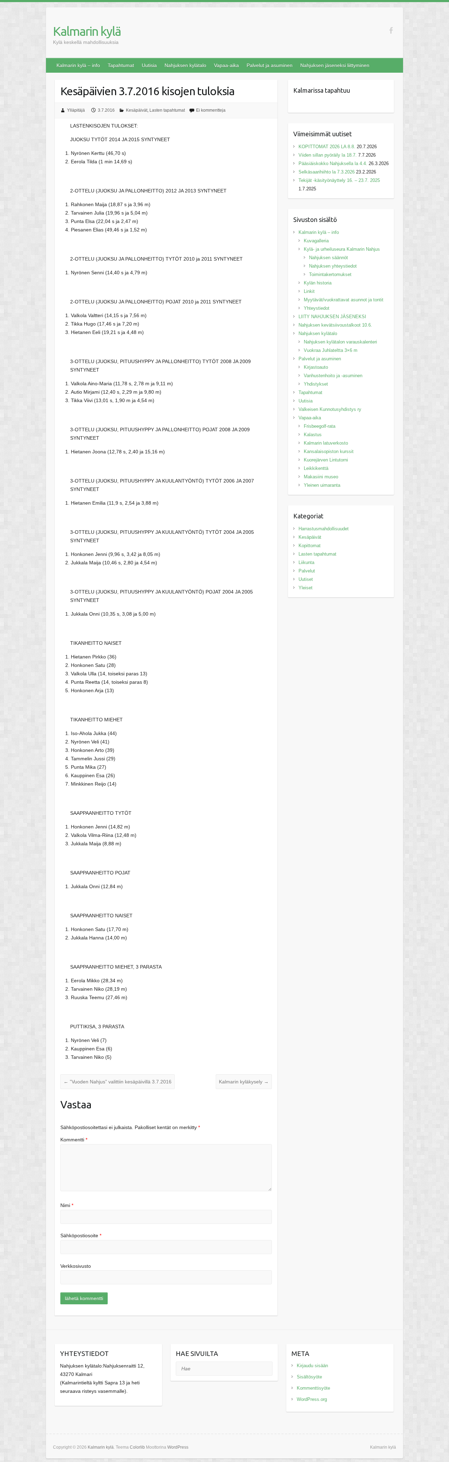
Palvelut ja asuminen (270, 65)
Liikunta (306, 562)
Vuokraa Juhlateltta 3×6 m (330, 350)
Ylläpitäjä (76, 110)
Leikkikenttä (316, 468)
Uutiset (306, 579)
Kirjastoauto (316, 367)
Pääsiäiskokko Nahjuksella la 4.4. (333, 163)
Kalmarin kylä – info (78, 65)
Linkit (309, 291)
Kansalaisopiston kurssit (329, 451)
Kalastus (313, 434)
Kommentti (73, 1139)
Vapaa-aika (226, 65)
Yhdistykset (316, 384)
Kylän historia (317, 283)
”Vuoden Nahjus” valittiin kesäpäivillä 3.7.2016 (117, 1081)
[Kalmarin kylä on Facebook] (391, 30)
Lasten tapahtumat (167, 110)
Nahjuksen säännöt (328, 257)
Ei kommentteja (211, 110)
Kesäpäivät (136, 110)
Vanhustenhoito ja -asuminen (333, 375)
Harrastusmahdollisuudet (324, 528)
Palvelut (307, 570)
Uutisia (149, 65)
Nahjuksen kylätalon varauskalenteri (340, 342)
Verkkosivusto (75, 1266)
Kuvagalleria (316, 240)
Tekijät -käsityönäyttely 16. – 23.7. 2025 (340, 180)
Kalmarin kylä (87, 31)
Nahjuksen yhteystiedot (333, 266)
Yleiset (306, 587)
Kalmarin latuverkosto (326, 443)
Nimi (66, 1205)
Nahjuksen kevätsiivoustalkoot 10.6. (335, 325)
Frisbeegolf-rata (319, 426)
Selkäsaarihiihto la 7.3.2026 (327, 172)
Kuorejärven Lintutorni (326, 460)
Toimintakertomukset (330, 274)
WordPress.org (312, 1399)
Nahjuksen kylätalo (185, 65)
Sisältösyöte (309, 1376)
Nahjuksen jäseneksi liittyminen (334, 65)
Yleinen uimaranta (322, 485)
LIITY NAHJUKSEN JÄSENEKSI (332, 316)
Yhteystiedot (316, 308)
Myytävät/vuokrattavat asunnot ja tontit (343, 299)
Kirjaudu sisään (312, 1365)
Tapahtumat (121, 65)
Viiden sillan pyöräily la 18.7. (328, 155)
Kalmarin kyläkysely (244, 1081)
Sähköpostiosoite (80, 1235)
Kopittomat (310, 545)
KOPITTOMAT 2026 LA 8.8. (327, 146)
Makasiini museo (321, 476)
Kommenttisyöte (313, 1388)
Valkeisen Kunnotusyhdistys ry (330, 409)
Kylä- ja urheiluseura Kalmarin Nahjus (342, 249)
